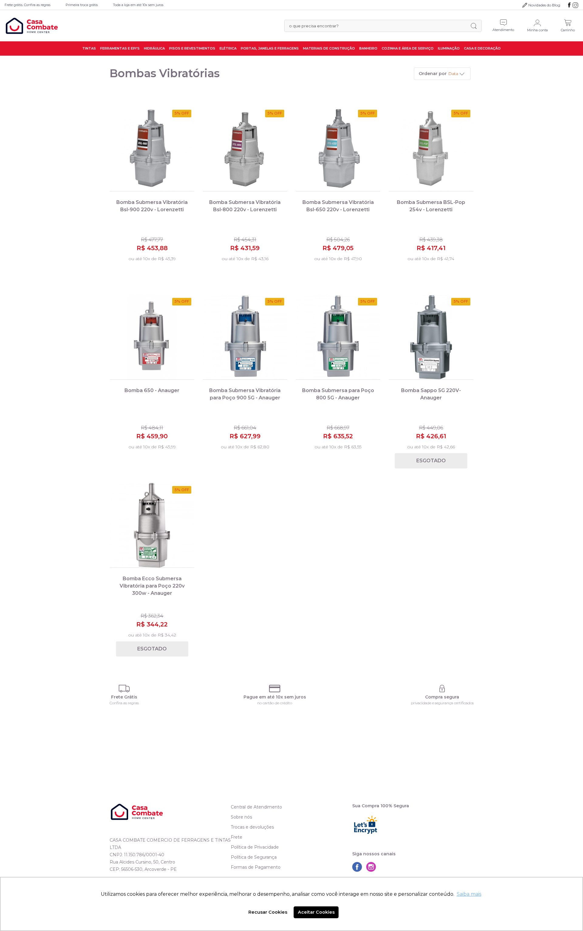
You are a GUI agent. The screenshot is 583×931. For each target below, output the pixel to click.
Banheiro (368, 48)
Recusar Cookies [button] (267, 912)
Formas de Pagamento (256, 867)
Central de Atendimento (256, 807)
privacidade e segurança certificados (442, 703)
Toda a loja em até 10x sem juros (138, 5)
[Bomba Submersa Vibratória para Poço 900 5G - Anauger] (245, 337)
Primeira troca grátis (82, 5)
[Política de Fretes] (124, 688)
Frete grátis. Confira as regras (27, 5)
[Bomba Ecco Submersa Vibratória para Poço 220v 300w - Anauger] (152, 525)
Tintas (89, 48)
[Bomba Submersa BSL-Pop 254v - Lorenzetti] (431, 149)
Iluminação (449, 48)
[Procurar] (474, 26)
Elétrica (228, 48)
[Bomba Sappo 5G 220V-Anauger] (431, 337)
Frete (236, 837)
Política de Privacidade (255, 847)
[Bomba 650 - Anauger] (152, 337)
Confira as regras (124, 703)
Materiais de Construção (329, 48)
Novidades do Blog (544, 5)
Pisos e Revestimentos (192, 48)
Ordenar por (433, 73)
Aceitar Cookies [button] (316, 912)
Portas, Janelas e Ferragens (270, 48)
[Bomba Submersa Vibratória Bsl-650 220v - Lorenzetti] (338, 149)
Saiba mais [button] (469, 894)
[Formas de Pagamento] (275, 688)
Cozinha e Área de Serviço (408, 48)
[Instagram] (575, 5)
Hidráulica (154, 48)
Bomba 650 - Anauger (151, 390)
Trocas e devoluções (252, 827)
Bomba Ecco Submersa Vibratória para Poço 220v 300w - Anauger (152, 586)
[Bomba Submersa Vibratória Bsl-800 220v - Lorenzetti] (245, 149)
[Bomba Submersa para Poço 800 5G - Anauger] (338, 337)
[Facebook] (569, 5)
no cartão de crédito (274, 703)
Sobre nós (241, 817)
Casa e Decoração (482, 48)
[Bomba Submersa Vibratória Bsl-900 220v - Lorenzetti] (152, 149)
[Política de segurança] (442, 688)
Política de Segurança (254, 857)
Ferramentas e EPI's (120, 48)
